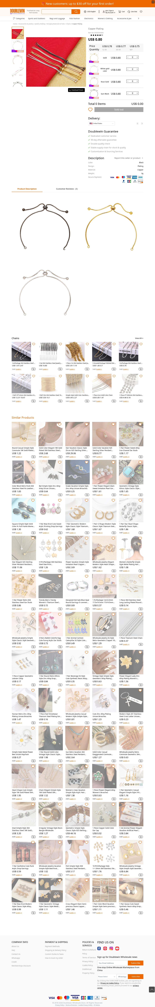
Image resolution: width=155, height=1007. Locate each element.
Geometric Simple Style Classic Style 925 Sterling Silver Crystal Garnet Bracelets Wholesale (76, 829)
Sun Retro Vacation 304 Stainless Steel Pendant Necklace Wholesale (75, 753)
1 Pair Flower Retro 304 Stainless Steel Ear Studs (22, 601)
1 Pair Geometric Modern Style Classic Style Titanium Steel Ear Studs (77, 525)
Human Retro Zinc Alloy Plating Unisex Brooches (22, 715)
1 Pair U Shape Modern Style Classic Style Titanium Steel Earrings (104, 525)
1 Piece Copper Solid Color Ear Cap (103, 829)
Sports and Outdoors (36, 18)
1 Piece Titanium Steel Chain (131, 638)
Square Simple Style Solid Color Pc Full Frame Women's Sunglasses (23, 525)
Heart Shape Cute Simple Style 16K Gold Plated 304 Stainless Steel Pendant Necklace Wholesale (22, 791)
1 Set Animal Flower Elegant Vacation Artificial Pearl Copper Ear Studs (130, 829)
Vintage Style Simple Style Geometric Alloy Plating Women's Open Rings (103, 677)
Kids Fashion (75, 18)
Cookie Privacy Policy (85, 1005)
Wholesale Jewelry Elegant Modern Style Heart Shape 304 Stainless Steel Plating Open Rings (103, 563)
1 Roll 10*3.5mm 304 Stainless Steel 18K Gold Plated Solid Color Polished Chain (23, 395)
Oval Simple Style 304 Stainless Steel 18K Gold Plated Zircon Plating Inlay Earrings (22, 829)
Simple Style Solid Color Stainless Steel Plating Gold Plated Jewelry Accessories (77, 395)
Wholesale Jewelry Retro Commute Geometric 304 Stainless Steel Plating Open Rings (130, 753)
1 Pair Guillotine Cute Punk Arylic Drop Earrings (23, 867)
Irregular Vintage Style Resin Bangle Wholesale (50, 829)
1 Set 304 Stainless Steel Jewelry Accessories (50, 363)
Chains (68, 24)
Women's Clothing (105, 18)
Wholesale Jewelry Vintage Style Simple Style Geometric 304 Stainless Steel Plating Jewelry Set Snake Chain (131, 867)
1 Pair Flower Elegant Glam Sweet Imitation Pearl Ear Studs (103, 487)
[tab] (67, 189)
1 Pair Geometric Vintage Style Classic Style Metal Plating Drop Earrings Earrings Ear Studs (49, 905)
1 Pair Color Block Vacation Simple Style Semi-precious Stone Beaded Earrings (104, 905)
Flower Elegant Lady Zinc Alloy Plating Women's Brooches (129, 677)
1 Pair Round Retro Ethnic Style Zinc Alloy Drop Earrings (49, 677)
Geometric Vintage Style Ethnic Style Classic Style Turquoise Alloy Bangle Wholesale (129, 487)
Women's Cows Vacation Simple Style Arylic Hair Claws (75, 791)
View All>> (139, 338)
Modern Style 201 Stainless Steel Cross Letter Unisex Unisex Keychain (130, 715)
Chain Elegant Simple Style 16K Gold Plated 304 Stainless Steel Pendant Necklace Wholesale (50, 791)
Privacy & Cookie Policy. (110, 983)
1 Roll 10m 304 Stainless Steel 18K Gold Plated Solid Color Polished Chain (50, 395)
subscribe (135, 963)
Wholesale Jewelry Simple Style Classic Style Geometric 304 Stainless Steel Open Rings (23, 639)
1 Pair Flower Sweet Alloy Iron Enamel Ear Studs (129, 449)
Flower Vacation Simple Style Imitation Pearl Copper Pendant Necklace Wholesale (77, 563)
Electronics (88, 18)
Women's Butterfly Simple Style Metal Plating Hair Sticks (129, 563)
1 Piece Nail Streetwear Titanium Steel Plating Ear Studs (49, 715)
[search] (75, 11)
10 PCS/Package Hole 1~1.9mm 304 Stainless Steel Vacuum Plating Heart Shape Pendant (104, 867)
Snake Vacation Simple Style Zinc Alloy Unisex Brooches (77, 487)
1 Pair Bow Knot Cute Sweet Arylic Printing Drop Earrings (50, 525)
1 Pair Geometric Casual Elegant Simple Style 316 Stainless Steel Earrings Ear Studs (130, 791)
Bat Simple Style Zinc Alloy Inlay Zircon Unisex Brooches (49, 487)
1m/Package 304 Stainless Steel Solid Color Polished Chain (130, 363)
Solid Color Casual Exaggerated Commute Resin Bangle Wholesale (102, 753)
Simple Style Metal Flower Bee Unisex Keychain (22, 753)
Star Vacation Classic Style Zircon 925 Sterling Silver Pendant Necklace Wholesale (77, 449)
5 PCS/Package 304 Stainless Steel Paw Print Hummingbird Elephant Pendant (50, 563)
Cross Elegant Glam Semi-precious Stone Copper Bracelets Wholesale (76, 905)
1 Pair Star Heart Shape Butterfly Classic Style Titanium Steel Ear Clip (128, 525)
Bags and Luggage (57, 18)
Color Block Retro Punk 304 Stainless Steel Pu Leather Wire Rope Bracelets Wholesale (23, 487)
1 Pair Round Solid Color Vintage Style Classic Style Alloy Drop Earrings (49, 753)
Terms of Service (71, 1005)
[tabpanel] (77, 259)
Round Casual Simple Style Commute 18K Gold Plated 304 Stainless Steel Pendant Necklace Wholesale (23, 449)
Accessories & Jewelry (126, 18)
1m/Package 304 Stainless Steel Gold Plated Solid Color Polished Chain (23, 363)
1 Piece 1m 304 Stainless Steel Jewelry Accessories (77, 363)
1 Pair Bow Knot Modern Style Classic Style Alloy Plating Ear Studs (22, 905)
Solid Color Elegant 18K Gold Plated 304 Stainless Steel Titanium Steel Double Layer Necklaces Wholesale (50, 449)
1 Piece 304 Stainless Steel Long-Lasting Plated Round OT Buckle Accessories (130, 601)
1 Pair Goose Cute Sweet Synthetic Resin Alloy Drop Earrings (130, 905)
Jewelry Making (40, 24)
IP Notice (97, 1005)
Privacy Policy (59, 1005)
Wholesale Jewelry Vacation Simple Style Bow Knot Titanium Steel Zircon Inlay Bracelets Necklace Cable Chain (50, 867)
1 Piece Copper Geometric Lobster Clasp (22, 677)
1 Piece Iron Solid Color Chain (102, 395)
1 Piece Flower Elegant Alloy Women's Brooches (104, 791)
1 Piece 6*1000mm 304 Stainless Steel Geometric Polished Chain (130, 395)
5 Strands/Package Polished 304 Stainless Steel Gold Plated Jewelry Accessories (104, 363)
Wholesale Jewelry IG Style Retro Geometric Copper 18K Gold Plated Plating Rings (104, 639)
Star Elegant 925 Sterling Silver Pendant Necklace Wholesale (22, 563)
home (15, 24)
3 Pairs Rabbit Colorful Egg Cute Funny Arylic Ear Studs (50, 639)
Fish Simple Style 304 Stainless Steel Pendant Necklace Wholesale (75, 867)
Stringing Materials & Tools (55, 24)
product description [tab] (27, 188)
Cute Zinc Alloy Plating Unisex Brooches (102, 715)
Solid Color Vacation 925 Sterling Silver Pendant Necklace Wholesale (102, 449)
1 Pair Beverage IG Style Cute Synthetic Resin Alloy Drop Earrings (76, 677)
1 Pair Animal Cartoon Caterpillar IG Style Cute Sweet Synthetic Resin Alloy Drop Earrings (77, 639)
